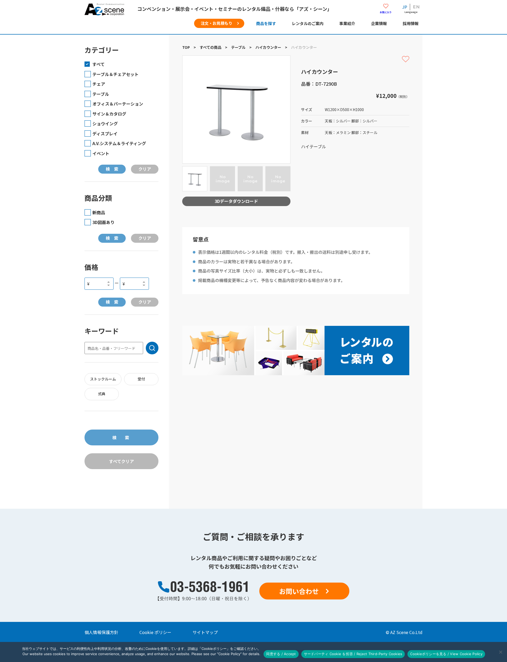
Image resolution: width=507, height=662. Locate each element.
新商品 (98, 212)
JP (404, 7)
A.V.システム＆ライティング (119, 143)
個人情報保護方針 (101, 632)
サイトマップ (205, 632)
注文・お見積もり (216, 23)
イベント (100, 153)
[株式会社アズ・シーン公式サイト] (104, 12)
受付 (141, 379)
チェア (98, 84)
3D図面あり (103, 222)
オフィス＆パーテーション (117, 104)
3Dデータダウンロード (236, 201)
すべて (98, 64)
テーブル (100, 94)
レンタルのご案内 (307, 23)
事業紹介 (347, 23)
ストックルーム (103, 379)
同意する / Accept (281, 654)
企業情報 (379, 23)
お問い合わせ (299, 591)
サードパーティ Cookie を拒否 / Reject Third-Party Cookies (353, 654)
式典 (101, 393)
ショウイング (105, 123)
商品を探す (266, 23)
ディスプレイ (105, 133)
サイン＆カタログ (109, 114)
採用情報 (411, 23)
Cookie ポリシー (155, 632)
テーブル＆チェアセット (115, 74)
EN (416, 6)
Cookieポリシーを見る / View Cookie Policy (446, 654)
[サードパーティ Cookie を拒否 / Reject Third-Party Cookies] (500, 652)
